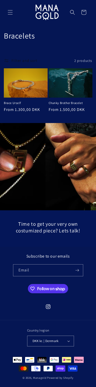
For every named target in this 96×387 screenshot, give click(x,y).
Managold (40, 378)
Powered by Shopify (60, 378)
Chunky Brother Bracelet (66, 103)
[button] (10, 12)
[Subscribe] (77, 270)
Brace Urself (12, 103)
